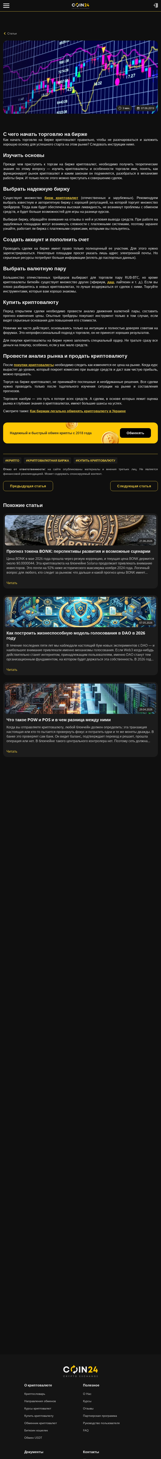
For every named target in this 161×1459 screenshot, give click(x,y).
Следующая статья (134, 486)
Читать (11, 583)
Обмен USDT (33, 1438)
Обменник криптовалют (40, 1423)
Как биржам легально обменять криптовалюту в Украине (78, 411)
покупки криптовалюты (34, 365)
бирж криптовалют (61, 197)
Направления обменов (40, 1401)
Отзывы (88, 1408)
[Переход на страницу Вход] (155, 6)
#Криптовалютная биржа (47, 460)
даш (110, 282)
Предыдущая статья (28, 486)
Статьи (12, 33)
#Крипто (12, 460)
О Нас (87, 1394)
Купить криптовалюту (38, 1416)
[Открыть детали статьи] (80, 530)
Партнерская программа (100, 1416)
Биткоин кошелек (36, 1430)
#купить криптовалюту (95, 460)
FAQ (86, 1430)
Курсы (87, 1401)
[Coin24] (80, 6)
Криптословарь (34, 1394)
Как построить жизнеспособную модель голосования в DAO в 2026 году (75, 635)
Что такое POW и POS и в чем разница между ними (58, 719)
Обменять (135, 433)
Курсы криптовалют (37, 1408)
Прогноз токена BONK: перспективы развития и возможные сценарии (78, 551)
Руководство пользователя (101, 1423)
